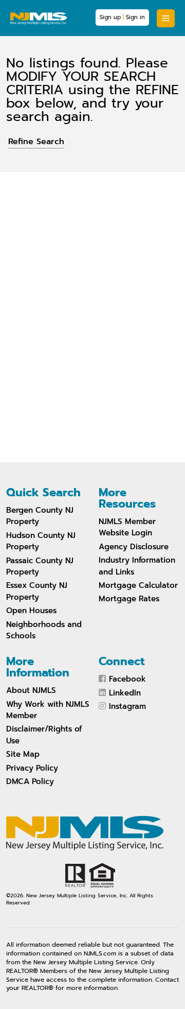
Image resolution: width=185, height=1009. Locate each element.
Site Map (23, 754)
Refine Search (36, 141)
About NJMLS (31, 690)
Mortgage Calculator (138, 585)
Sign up (110, 17)
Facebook (127, 679)
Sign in (135, 17)
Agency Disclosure (134, 546)
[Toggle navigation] (166, 18)
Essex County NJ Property (36, 591)
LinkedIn (125, 693)
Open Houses (31, 610)
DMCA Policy (30, 781)
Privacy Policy (32, 768)
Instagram (127, 706)
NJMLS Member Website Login (127, 527)
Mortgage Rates (129, 598)
